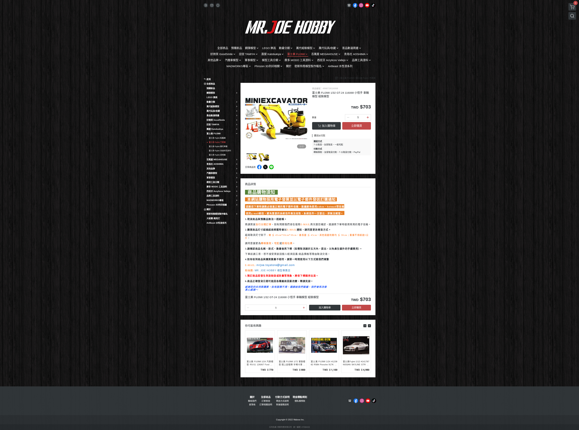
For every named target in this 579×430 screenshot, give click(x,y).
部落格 (252, 404)
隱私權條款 (300, 401)
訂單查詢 (266, 401)
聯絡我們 (252, 401)
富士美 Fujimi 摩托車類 (218, 146)
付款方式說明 (282, 397)
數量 (314, 117)
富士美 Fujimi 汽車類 (217, 142)
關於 (252, 397)
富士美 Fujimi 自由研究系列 (220, 151)
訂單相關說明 (265, 404)
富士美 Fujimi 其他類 (217, 155)
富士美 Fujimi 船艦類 (217, 138)
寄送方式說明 (282, 401)
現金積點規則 (300, 397)
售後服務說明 (282, 404)
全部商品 (266, 397)
